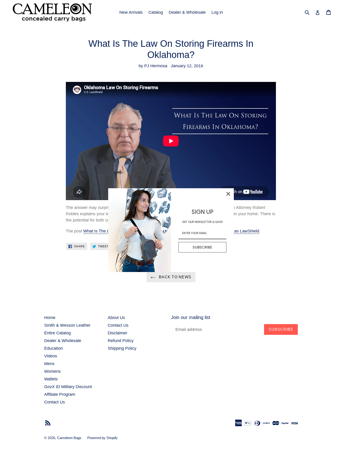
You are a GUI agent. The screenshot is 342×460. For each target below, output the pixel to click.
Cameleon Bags (69, 438)
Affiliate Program (59, 394)
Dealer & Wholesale (187, 12)
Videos (50, 356)
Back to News (174, 277)
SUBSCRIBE (202, 247)
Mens (49, 363)
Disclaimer (117, 333)
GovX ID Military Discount (68, 386)
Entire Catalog (57, 333)
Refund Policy (121, 340)
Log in (217, 12)
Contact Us (54, 402)
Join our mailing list (190, 317)
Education (53, 348)
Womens (52, 371)
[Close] (228, 193)
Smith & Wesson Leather (67, 325)
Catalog (155, 12)
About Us (116, 317)
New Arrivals (131, 12)
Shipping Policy (122, 348)
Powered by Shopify (102, 438)
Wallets (51, 379)
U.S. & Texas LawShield (237, 231)
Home (49, 317)
